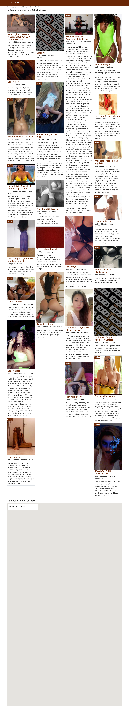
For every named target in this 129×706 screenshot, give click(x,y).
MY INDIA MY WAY (13, 3)
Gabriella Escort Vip (105, 396)
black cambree (15, 301)
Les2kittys (71, 266)
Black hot (41, 53)
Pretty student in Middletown (103, 270)
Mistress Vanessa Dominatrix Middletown (77, 37)
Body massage (102, 64)
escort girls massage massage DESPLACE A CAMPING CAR (19, 37)
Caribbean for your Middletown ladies (104, 338)
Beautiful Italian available (20, 136)
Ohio (31, 7)
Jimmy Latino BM (103, 221)
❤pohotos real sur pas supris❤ (106, 162)
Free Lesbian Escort (47, 249)
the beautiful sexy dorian (107, 116)
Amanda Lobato (45, 324)
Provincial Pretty (74, 397)
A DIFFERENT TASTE (47, 209)
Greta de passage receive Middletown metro (21, 259)
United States (23, 7)
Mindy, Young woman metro (47, 135)
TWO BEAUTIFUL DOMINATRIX (103, 472)
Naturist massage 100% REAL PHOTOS (77, 328)
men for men (14, 457)
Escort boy (13, 82)
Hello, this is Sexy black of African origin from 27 (21, 187)
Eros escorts (11, 7)
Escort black (14, 371)
